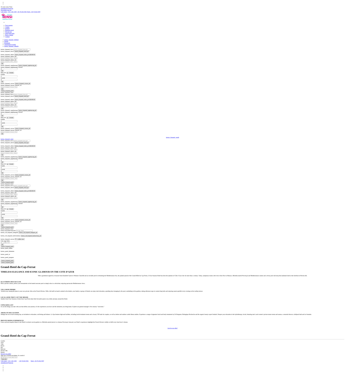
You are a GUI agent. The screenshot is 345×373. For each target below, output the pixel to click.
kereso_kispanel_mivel (7, 51)
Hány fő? (3, 72)
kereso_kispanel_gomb (7, 91)
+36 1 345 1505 (12, 12)
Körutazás (7, 43)
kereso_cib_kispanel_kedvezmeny (10, 236)
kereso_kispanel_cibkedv (11, 46)
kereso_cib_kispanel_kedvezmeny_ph (31, 236)
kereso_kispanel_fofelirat (11, 40)
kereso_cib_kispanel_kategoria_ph (28, 232)
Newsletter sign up (6, 10)
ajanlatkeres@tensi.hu (7, 8)
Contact (7, 36)
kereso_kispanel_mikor (7, 54)
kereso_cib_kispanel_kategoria (9, 232)
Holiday (7, 28)
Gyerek (3, 78)
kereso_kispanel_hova (7, 49)
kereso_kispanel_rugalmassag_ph (27, 65)
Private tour (8, 32)
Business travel (9, 30)
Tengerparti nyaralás (10, 44)
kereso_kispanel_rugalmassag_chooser (12, 67)
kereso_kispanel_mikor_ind (8, 56)
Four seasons (9, 25)
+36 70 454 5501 (22, 12)
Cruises (7, 27)
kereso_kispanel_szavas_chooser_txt (11, 85)
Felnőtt (3, 74)
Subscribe (4, 359)
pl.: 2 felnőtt (10, 72)
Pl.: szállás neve (19, 239)
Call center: (4, 12)
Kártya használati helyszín (8, 230)
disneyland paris (9, 33)
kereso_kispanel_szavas (7, 83)
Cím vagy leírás (5, 241)
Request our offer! (6, 354)
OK (2, 63)
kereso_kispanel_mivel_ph (21, 51)
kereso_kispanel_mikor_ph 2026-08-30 (25, 54)
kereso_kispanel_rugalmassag (9, 65)
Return (3, 352)
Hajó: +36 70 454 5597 (33, 12)
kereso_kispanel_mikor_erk (8, 60)
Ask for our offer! (172, 328)
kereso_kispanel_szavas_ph (22, 83)
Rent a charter (9, 35)
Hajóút (6, 41)
